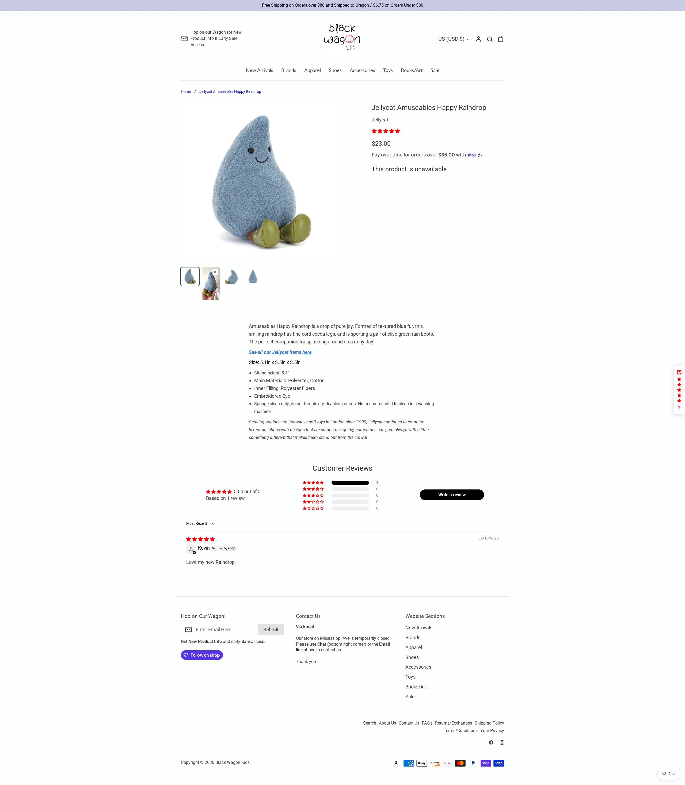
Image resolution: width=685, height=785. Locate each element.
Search (369, 723)
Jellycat (380, 119)
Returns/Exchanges (453, 723)
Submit (271, 629)
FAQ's (427, 723)
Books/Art (412, 70)
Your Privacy (492, 730)
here (306, 352)
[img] (200, 539)
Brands (288, 70)
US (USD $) (451, 39)
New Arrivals (259, 70)
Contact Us (409, 723)
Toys (388, 70)
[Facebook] (491, 742)
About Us (387, 723)
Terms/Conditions (461, 730)
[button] (386, 131)
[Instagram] (502, 742)
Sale (435, 70)
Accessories (362, 70)
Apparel (312, 70)
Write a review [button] (452, 494)
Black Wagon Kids (232, 762)
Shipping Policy (489, 723)
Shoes (335, 70)
